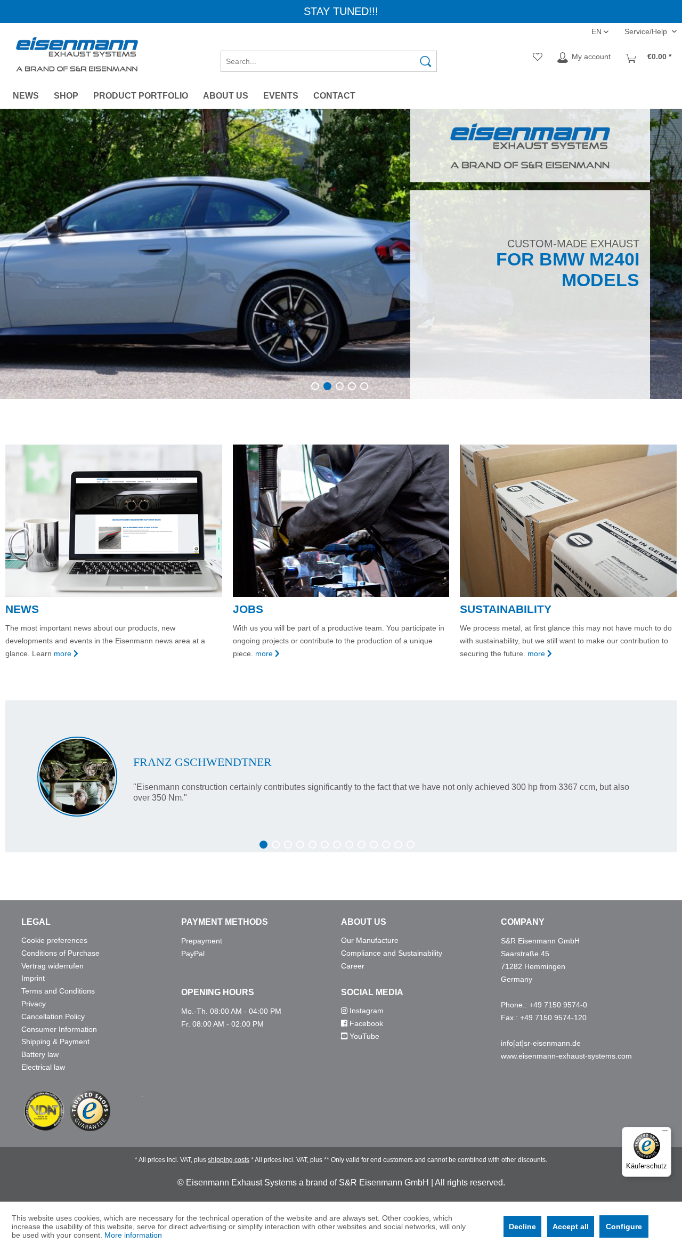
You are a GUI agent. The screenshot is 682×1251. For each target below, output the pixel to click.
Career (352, 966)
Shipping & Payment (55, 1041)
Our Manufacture (370, 940)
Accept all (571, 1226)
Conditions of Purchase (60, 953)
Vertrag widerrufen (52, 966)
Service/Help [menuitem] (646, 31)
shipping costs (228, 1160)
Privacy (33, 1003)
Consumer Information (59, 1029)
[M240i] (341, 254)
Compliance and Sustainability (391, 953)
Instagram (365, 1010)
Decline (522, 1226)
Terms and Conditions (58, 991)
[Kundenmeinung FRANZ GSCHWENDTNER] (341, 776)
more (62, 653)
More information (133, 1235)
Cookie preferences (54, 940)
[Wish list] (537, 57)
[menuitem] (329, 57)
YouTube (363, 1036)
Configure (624, 1226)
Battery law (40, 1054)
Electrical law (43, 1067)
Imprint (33, 978)
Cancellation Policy (53, 1016)
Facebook (365, 1023)
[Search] (426, 61)
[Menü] (665, 1133)
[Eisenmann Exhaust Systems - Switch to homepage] (77, 54)
